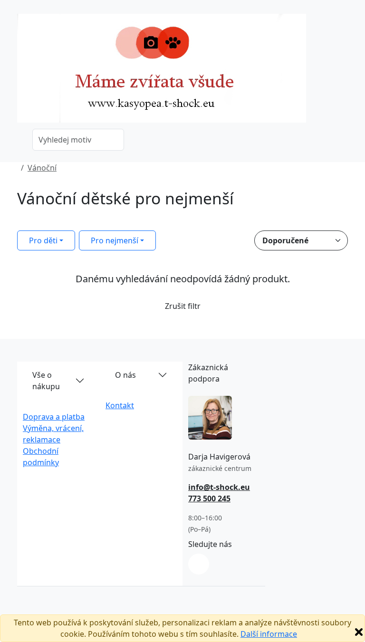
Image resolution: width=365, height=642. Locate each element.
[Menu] (342, 71)
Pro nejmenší (114, 240)
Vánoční (42, 168)
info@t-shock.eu (219, 487)
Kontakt (120, 405)
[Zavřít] (359, 632)
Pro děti (43, 240)
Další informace (268, 634)
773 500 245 (209, 498)
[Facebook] (198, 564)
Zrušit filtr (183, 306)
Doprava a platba (54, 417)
